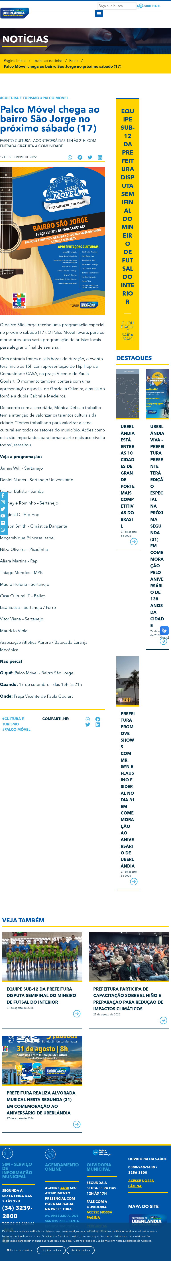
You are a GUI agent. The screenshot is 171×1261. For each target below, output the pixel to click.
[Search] (140, 6)
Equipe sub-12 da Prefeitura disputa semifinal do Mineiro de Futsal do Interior (41, 996)
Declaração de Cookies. (137, 1241)
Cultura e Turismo (20, 98)
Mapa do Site (143, 1207)
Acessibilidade (149, 6)
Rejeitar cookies (51, 1250)
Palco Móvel (55, 98)
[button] (99, 13)
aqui (64, 1188)
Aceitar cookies (80, 1250)
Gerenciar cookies (20, 1250)
